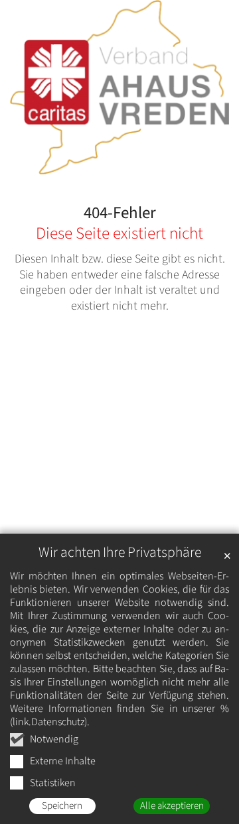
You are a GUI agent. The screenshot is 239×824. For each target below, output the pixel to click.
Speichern (62, 806)
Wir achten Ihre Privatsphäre (120, 552)
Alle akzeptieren (172, 806)
